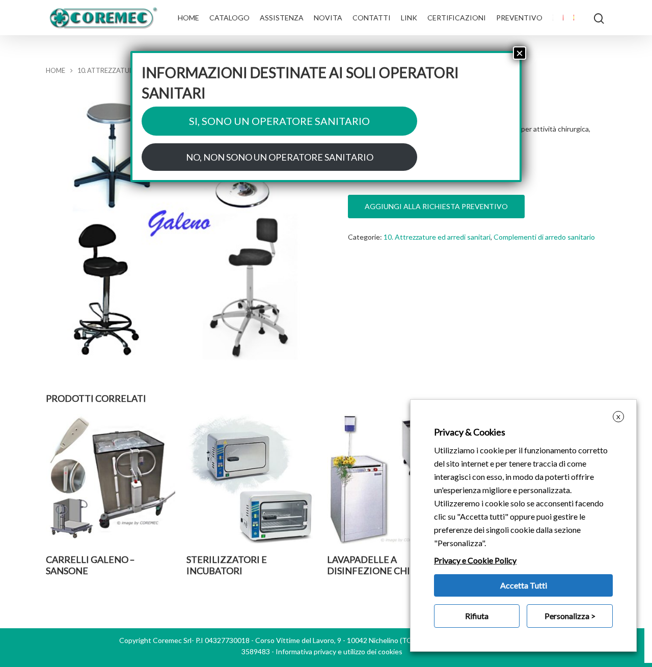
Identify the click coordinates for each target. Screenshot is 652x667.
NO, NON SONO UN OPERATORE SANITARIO (279, 157)
